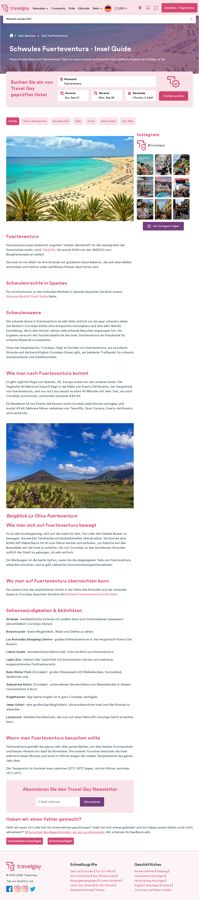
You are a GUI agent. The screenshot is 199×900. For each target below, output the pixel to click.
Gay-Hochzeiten (80, 876)
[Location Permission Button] (140, 8)
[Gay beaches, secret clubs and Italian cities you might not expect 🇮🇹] (145, 164)
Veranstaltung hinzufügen (149, 880)
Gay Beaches (61, 121)
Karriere (166, 885)
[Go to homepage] (16, 8)
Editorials (84, 8)
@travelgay (156, 145)
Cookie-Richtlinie (110, 880)
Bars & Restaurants (34, 121)
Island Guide (108, 121)
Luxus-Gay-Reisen (81, 885)
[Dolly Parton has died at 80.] (163, 164)
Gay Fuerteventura (54, 35)
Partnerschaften (144, 871)
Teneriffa (48, 249)
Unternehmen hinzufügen (149, 876)
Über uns (75, 871)
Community (58, 8)
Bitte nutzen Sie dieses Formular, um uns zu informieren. (65, 832)
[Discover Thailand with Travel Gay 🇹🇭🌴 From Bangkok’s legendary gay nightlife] (181, 164)
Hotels (13, 121)
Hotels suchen (173, 96)
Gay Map (127, 121)
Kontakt (88, 871)
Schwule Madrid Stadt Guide (27, 296)
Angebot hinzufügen (146, 885)
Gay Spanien (27, 35)
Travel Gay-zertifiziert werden (152, 890)
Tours (91, 121)
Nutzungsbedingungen (83, 880)
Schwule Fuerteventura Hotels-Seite (91, 594)
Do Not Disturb (104, 885)
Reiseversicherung (81, 890)
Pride (71, 8)
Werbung (162, 871)
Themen (100, 890)
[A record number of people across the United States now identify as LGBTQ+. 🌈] (181, 187)
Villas (78, 121)
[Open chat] (156, 7)
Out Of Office (104, 871)
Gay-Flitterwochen (104, 876)
